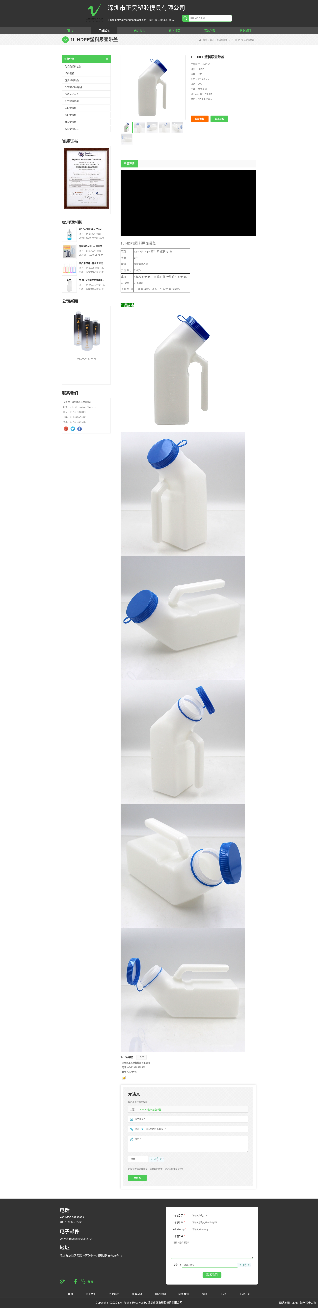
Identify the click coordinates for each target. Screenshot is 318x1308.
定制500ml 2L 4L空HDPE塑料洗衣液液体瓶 (92, 246)
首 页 (71, 30)
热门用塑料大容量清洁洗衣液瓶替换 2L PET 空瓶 (92, 263)
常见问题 (209, 30)
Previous (63, 175)
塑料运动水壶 (72, 94)
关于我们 (139, 30)
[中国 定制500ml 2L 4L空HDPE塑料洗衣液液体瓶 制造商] (69, 251)
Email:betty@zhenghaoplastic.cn (127, 20)
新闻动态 (174, 30)
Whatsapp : (180, 1229)
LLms (295, 1302)
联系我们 (245, 30)
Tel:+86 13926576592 (162, 20)
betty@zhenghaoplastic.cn (76, 1238)
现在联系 (219, 119)
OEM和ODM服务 (73, 87)
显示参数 (199, 119)
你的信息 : (179, 1236)
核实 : (177, 1265)
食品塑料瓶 (70, 122)
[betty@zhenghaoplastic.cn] (124, 1078)
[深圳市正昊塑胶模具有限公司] (94, 12)
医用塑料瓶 (222, 40)
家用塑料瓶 (70, 108)
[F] (100, 178)
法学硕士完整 (308, 1302)
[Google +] (66, 428)
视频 (204, 1294)
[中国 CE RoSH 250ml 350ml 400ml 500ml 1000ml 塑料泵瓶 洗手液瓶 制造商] (69, 234)
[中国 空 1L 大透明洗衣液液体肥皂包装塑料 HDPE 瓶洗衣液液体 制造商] (69, 285)
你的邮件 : (179, 1222)
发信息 (137, 1178)
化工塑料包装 (72, 101)
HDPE (141, 1057)
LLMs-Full (244, 1294)
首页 (205, 40)
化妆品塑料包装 (73, 66)
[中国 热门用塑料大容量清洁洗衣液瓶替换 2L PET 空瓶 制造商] (69, 268)
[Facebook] (80, 428)
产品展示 (104, 30)
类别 (212, 40)
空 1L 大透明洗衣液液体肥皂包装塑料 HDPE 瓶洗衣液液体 (92, 280)
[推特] (73, 428)
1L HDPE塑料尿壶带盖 (150, 1109)
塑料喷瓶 (69, 73)
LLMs (222, 1294)
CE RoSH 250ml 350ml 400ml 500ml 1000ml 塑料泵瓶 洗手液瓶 (92, 229)
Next (109, 175)
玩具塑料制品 (72, 80)
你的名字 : (179, 1215)
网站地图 (160, 1294)
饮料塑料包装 (72, 129)
